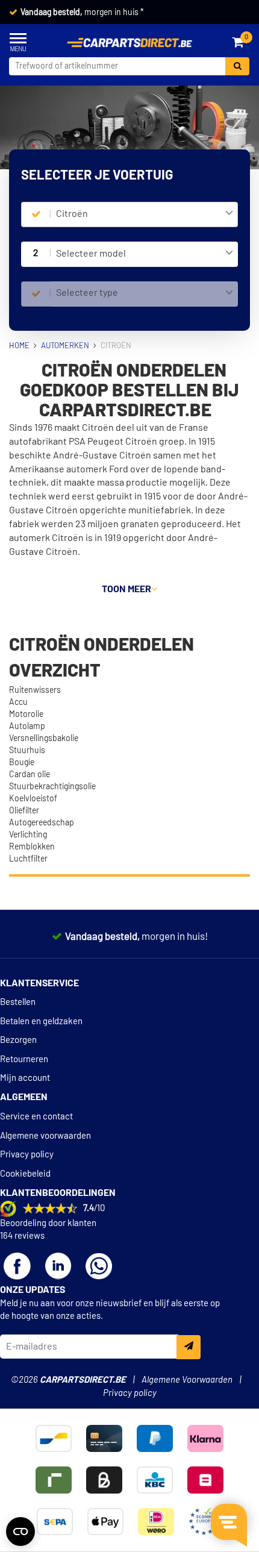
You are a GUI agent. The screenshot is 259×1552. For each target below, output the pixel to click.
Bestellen (18, 1002)
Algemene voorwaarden (45, 1136)
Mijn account (25, 1078)
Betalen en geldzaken (41, 1021)
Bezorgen (18, 1040)
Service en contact (36, 1116)
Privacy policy (27, 1154)
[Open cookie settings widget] (20, 1531)
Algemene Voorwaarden (187, 1380)
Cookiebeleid (25, 1173)
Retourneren (24, 1059)
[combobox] (144, 214)
